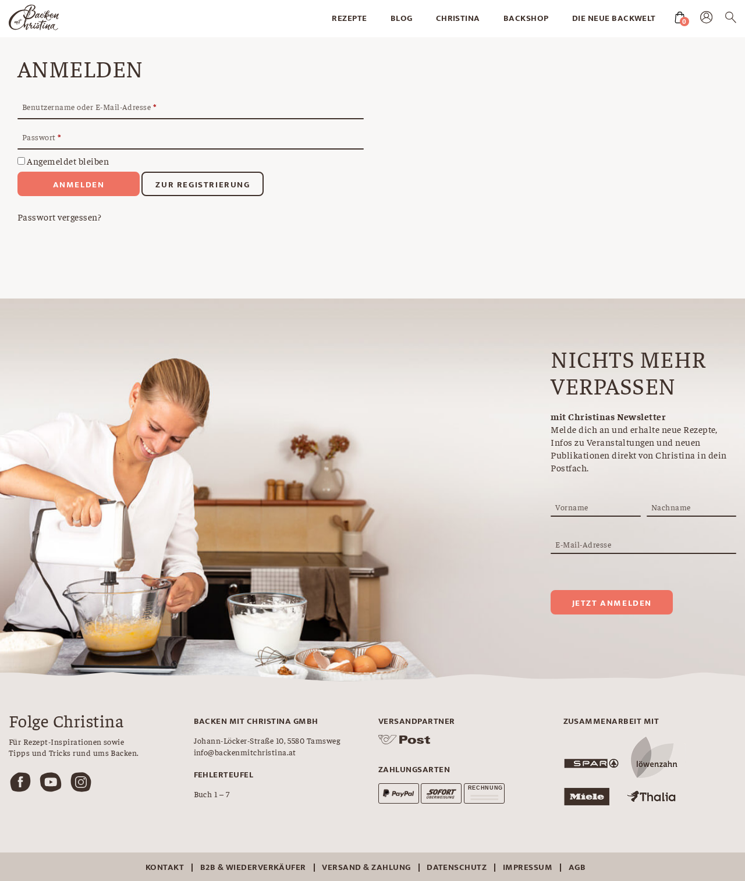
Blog (402, 18)
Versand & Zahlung (366, 867)
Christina (458, 18)
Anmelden (79, 184)
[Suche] (730, 19)
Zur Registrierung (202, 184)
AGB (577, 867)
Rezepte (349, 18)
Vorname (571, 507)
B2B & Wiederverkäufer (253, 867)
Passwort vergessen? (59, 216)
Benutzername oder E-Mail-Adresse (89, 107)
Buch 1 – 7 (212, 793)
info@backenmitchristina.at (245, 752)
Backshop (526, 18)
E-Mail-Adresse (583, 544)
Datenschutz (457, 867)
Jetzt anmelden (612, 603)
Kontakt (165, 867)
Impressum (527, 867)
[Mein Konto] (706, 20)
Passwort (41, 137)
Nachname (671, 507)
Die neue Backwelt (614, 18)
